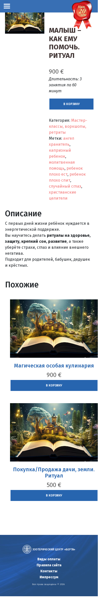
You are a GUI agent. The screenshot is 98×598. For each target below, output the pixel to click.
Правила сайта (49, 565)
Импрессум (49, 577)
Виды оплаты (48, 559)
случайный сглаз (65, 186)
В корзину (71, 104)
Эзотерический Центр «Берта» (54, 549)
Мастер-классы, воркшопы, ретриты (68, 126)
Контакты (48, 571)
